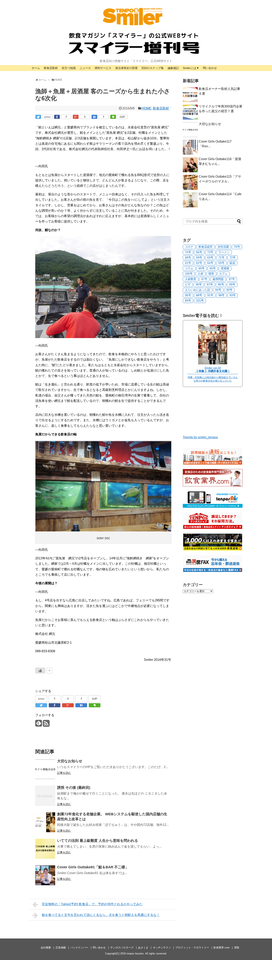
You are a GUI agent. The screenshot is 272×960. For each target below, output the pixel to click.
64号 (210, 263)
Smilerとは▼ (191, 68)
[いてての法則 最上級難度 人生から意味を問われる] (45, 849)
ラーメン (224, 252)
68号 (188, 257)
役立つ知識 (69, 68)
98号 (221, 295)
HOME (146, 108)
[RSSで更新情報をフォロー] (46, 725)
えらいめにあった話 (197, 289)
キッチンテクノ (162, 947)
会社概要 (46, 947)
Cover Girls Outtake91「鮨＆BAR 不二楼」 (93, 867)
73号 (210, 252)
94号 (218, 289)
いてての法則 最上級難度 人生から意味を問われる (97, 841)
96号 (199, 284)
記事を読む (64, 772)
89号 (188, 300)
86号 (221, 284)
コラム (189, 268)
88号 (199, 295)
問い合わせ (210, 68)
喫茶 (211, 273)
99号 (232, 284)
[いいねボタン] (40, 671)
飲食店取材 (51, 68)
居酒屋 (225, 268)
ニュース (85, 68)
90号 (229, 289)
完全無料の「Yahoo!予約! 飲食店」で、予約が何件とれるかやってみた (92, 904)
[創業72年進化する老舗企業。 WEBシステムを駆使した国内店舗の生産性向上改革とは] (45, 822)
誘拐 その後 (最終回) (73, 788)
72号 (233, 257)
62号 (199, 263)
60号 (201, 268)
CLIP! (122, 116)
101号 (200, 300)
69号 (199, 257)
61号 (188, 263)
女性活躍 (223, 246)
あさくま (143, 947)
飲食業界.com (221, 947)
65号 (213, 268)
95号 (188, 295)
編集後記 (173, 68)
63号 (210, 257)
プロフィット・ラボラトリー (192, 947)
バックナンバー (79, 947)
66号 (199, 252)
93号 (233, 295)
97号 (232, 279)
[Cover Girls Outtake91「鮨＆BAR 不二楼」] (45, 875)
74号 (188, 252)
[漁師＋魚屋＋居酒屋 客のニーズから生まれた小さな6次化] (94, 117)
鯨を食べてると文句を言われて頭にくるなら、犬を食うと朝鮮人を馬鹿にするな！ (101, 915)
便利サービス (103, 68)
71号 (221, 257)
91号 (210, 295)
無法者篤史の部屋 (126, 68)
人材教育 (190, 279)
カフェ (223, 273)
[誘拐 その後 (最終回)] (45, 796)
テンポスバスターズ (122, 947)
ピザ (188, 284)
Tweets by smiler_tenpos (200, 437)
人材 (200, 273)
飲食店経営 (205, 246)
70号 (237, 246)
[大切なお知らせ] (45, 769)
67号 (204, 279)
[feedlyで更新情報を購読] (38, 725)
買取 (236, 947)
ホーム (36, 68)
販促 (232, 263)
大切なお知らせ (69, 761)
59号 (221, 263)
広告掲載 (61, 947)
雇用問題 (218, 279)
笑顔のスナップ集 (152, 68)
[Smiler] (212, 363)
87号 (210, 284)
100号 (189, 273)
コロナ (189, 246)
